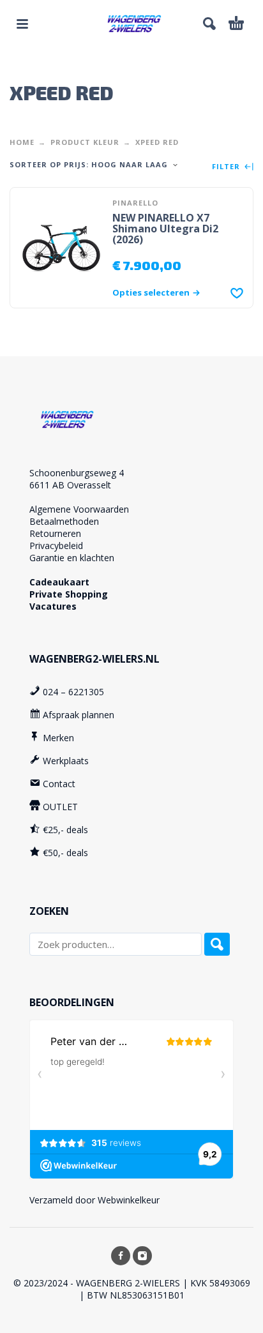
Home (22, 142)
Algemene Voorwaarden (79, 509)
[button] (22, 24)
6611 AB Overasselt (70, 485)
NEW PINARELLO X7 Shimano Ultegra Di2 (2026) (165, 228)
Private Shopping (68, 594)
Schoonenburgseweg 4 (76, 473)
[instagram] (142, 1255)
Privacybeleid (56, 545)
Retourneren (55, 533)
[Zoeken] (217, 944)
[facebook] (120, 1255)
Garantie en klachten (71, 558)
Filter (227, 167)
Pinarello (135, 202)
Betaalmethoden (64, 521)
